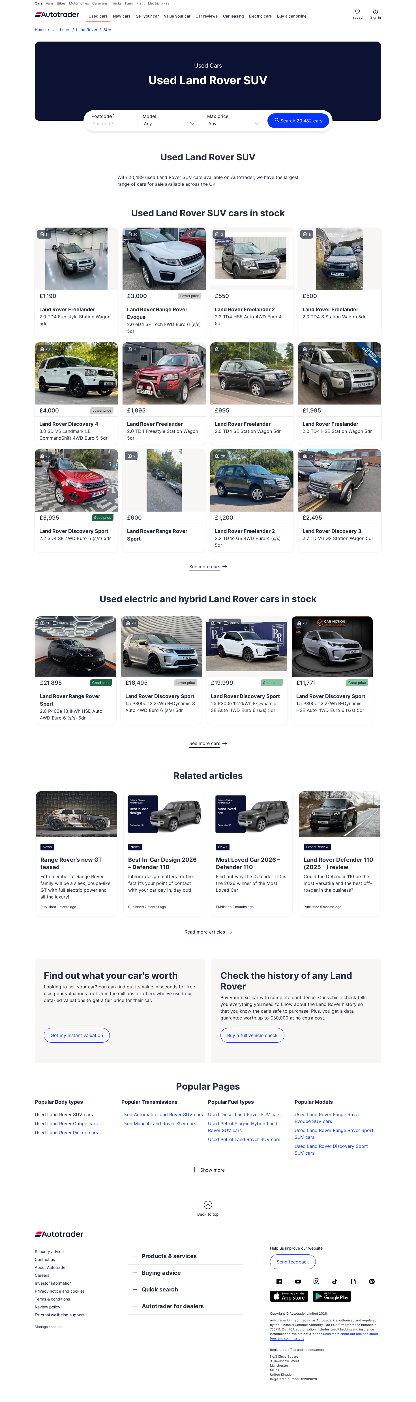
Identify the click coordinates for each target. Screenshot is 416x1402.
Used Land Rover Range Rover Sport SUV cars (334, 1133)
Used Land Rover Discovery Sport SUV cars (331, 1149)
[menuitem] (98, 16)
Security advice (49, 1251)
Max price (217, 116)
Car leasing (233, 16)
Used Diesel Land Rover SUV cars (244, 1114)
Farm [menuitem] (129, 3)
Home (40, 29)
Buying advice (161, 1272)
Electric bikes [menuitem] (158, 3)
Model (149, 116)
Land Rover (86, 29)
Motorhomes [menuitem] (79, 3)
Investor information (53, 1283)
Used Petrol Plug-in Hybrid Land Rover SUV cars (242, 1127)
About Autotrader (51, 1267)
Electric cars (260, 16)
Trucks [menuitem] (116, 3)
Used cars (98, 16)
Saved (357, 17)
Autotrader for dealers (173, 1306)
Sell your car (147, 16)
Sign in (375, 17)
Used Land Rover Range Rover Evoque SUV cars (327, 1118)
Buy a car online (291, 16)
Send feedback (293, 1262)
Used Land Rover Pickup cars (66, 1132)
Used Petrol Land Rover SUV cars (244, 1139)
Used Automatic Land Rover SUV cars (162, 1114)
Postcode (101, 116)
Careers (42, 1275)
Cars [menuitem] (38, 3)
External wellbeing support (59, 1314)
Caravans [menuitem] (100, 3)
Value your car (177, 16)
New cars (122, 16)
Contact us (45, 1259)
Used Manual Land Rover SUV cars (158, 1123)
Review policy (47, 1306)
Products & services (169, 1256)
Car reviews (207, 16)
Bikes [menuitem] (61, 3)
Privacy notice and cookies (60, 1291)
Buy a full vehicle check (252, 1035)
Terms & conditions (52, 1299)
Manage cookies (48, 1327)
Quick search (160, 1289)
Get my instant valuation (77, 1035)
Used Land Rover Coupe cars (66, 1123)
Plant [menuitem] (140, 3)
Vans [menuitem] (49, 3)
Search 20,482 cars (301, 121)
